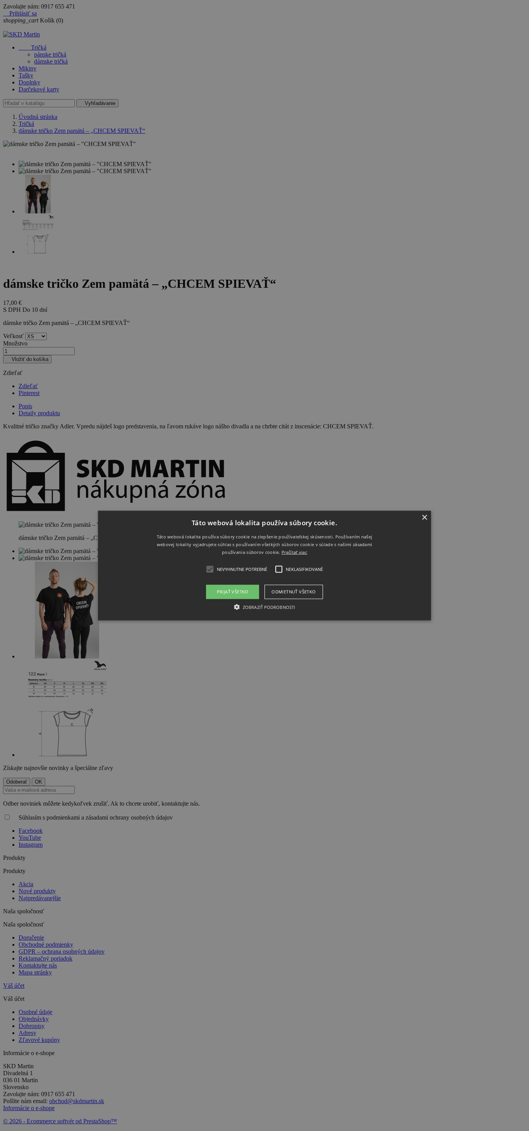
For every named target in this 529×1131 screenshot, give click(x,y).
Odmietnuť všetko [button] (293, 592)
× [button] (424, 518)
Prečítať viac (294, 552)
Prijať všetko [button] (233, 592)
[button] (264, 566)
